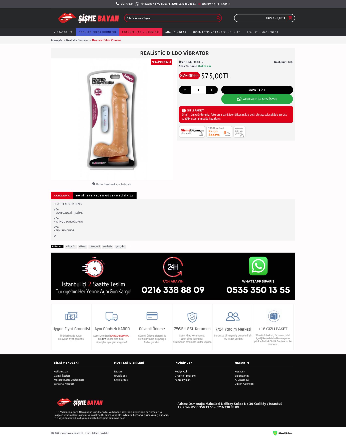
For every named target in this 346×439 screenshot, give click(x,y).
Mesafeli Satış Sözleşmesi (69, 379)
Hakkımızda (61, 371)
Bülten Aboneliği (244, 383)
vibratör (70, 246)
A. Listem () (242, 379)
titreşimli (95, 246)
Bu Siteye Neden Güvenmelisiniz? (105, 195)
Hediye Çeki (181, 371)
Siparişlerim (242, 375)
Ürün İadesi (120, 375)
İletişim (118, 371)
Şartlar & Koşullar (64, 383)
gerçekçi (120, 246)
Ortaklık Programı (185, 375)
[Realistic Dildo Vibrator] (112, 119)
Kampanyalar (182, 379)
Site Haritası (121, 379)
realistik (107, 246)
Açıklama (62, 195)
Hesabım (240, 371)
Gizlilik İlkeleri (62, 375)
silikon (82, 246)
